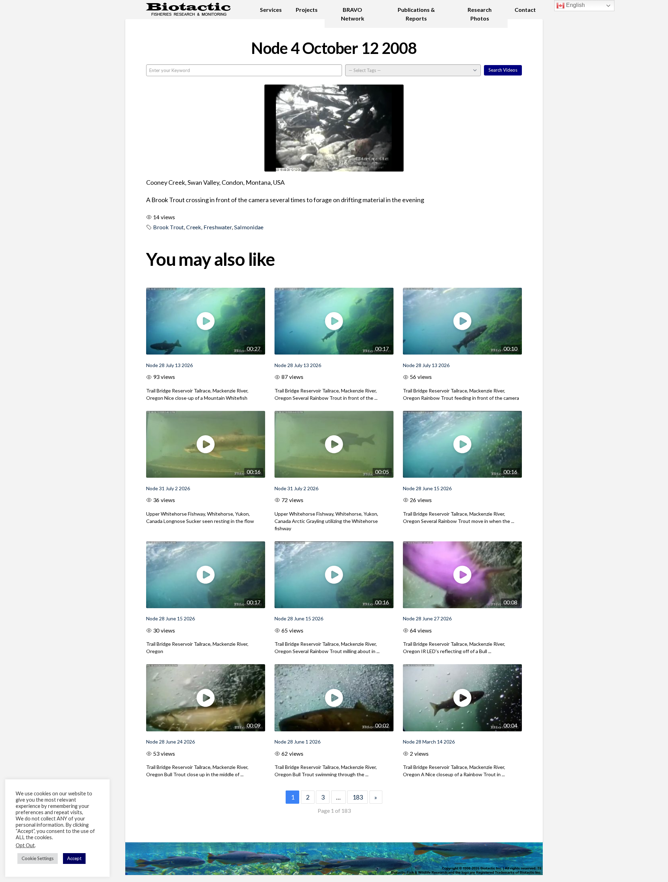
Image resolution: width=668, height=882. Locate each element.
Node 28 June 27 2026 (427, 618)
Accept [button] (74, 858)
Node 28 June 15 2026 (427, 488)
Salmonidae (248, 227)
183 (357, 797)
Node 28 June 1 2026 (297, 742)
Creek (193, 227)
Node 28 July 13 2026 (169, 365)
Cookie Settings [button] (38, 858)
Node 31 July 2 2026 (168, 488)
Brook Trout (168, 227)
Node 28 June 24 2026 (170, 742)
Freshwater (218, 227)
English (575, 5)
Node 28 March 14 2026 (429, 742)
